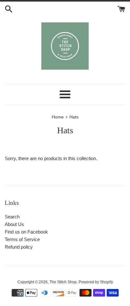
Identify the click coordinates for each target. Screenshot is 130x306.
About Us (14, 224)
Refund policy (19, 247)
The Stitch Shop (63, 282)
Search (12, 216)
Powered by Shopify (96, 282)
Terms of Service (22, 239)
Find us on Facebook (26, 231)
